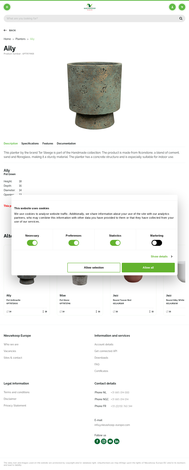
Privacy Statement (15, 405)
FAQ (96, 364)
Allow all (148, 267)
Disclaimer (10, 398)
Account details (103, 344)
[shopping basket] (182, 7)
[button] (180, 18)
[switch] (73, 243)
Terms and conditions (17, 392)
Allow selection (94, 267)
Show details (159, 256)
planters (20, 38)
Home (7, 38)
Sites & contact (13, 357)
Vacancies (10, 351)
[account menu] (172, 7)
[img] (90, 7)
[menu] (7, 7)
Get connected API (105, 351)
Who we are (11, 344)
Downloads (101, 357)
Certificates (101, 371)
